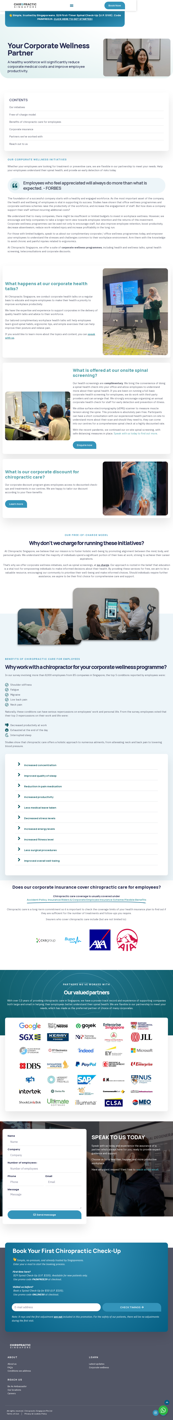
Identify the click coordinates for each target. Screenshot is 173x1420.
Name (11, 1136)
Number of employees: (22, 1162)
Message (13, 1189)
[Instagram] (156, 1413)
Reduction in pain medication (43, 786)
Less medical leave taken (40, 807)
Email (48, 1176)
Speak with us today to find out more (135, 433)
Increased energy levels (39, 829)
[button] (72, 5)
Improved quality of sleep (40, 776)
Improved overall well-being (42, 861)
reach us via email (147, 1169)
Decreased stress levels (39, 818)
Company (14, 1149)
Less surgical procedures (40, 850)
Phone (12, 1176)
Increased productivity (38, 797)
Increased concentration (40, 765)
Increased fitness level (39, 839)
